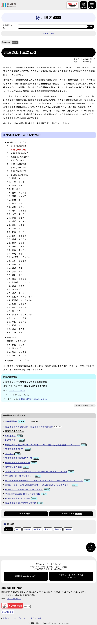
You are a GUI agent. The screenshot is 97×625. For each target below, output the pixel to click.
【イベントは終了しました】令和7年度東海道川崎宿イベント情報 (39, 472)
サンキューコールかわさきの (71, 576)
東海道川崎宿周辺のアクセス (22, 458)
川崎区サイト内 (8, 26)
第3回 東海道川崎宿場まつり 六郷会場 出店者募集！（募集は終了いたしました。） (47, 480)
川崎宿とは (13, 436)
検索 (91, 26)
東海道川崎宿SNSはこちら (21, 498)
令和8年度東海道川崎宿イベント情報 (25, 494)
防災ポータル (72, 5)
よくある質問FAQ (26, 514)
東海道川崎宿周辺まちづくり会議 (24, 503)
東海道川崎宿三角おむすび (21, 463)
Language (83, 7)
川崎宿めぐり (14, 440)
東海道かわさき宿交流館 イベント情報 (27, 489)
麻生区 (68, 529)
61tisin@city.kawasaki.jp (33, 399)
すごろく (12, 454)
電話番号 (26, 576)
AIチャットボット (70, 514)
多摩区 (58, 529)
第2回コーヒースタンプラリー (22, 476)
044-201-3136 (17, 390)
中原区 (27, 529)
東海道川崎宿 (14, 421)
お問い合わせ (36, 618)
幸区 (18, 529)
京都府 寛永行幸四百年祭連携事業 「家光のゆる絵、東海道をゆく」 (41, 485)
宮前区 (48, 529)
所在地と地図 (7, 612)
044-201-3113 (14, 599)
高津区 (37, 529)
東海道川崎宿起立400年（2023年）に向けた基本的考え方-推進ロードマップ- (45, 445)
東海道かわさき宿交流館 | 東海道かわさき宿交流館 (33, 427)
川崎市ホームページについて (15, 618)
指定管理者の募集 (16, 467)
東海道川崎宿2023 (17, 449)
